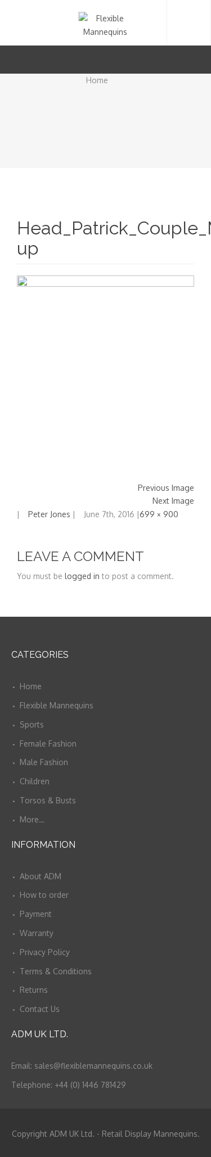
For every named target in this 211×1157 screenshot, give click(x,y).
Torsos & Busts (48, 800)
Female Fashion (48, 743)
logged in (82, 576)
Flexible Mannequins (56, 705)
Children (35, 781)
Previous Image (166, 487)
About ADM (40, 876)
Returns (34, 990)
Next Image (173, 500)
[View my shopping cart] (182, 59)
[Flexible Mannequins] (105, 22)
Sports (32, 724)
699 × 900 (159, 514)
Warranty (36, 933)
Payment (36, 914)
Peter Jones (49, 514)
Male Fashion (44, 762)
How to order (44, 895)
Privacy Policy (45, 952)
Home (97, 80)
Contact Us (40, 1009)
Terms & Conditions (56, 971)
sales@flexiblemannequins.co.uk (93, 1065)
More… (32, 819)
